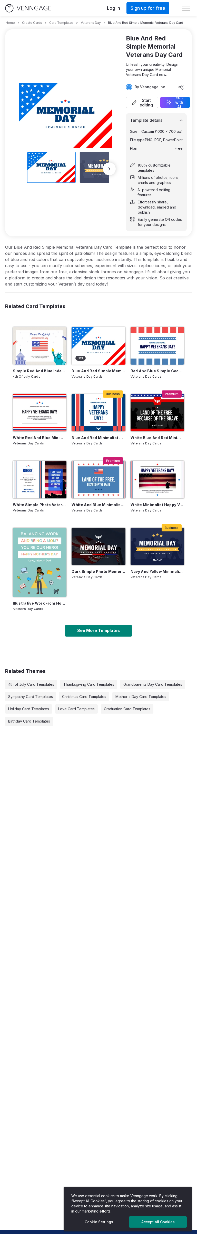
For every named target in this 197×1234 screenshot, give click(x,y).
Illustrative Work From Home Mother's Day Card (39, 603)
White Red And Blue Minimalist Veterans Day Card (39, 437)
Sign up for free (148, 8)
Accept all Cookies (158, 1222)
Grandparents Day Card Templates (152, 684)
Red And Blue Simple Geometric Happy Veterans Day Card (157, 371)
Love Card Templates (76, 709)
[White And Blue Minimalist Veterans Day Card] (98, 479)
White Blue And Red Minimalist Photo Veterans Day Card (157, 437)
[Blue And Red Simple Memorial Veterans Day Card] (98, 346)
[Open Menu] (186, 8)
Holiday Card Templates (28, 709)
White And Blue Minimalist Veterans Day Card (98, 505)
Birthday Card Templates (29, 721)
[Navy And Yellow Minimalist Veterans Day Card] (157, 546)
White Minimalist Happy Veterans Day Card (157, 505)
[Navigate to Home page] (28, 8)
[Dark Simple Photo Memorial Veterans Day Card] (98, 546)
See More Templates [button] (98, 630)
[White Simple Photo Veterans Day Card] (39, 479)
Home (10, 23)
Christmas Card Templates (84, 696)
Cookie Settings (99, 1222)
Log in (113, 8)
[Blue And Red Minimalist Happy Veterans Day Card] (98, 413)
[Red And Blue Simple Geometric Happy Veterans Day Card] (157, 346)
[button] (142, 102)
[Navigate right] (109, 168)
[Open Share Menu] (181, 87)
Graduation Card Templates (127, 709)
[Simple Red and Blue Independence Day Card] (39, 346)
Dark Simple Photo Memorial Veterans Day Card (98, 571)
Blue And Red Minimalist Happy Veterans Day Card (98, 437)
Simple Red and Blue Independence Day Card (39, 371)
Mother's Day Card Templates (140, 696)
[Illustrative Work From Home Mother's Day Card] (39, 562)
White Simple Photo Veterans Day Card (39, 505)
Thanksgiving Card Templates (88, 684)
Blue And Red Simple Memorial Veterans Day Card (98, 371)
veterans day (91, 23)
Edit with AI (179, 102)
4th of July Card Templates (31, 684)
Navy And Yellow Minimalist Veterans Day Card (157, 571)
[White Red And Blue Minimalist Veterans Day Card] (39, 413)
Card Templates (61, 23)
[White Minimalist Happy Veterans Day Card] (157, 479)
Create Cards (32, 23)
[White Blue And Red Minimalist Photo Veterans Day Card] (157, 413)
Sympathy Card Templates (30, 696)
